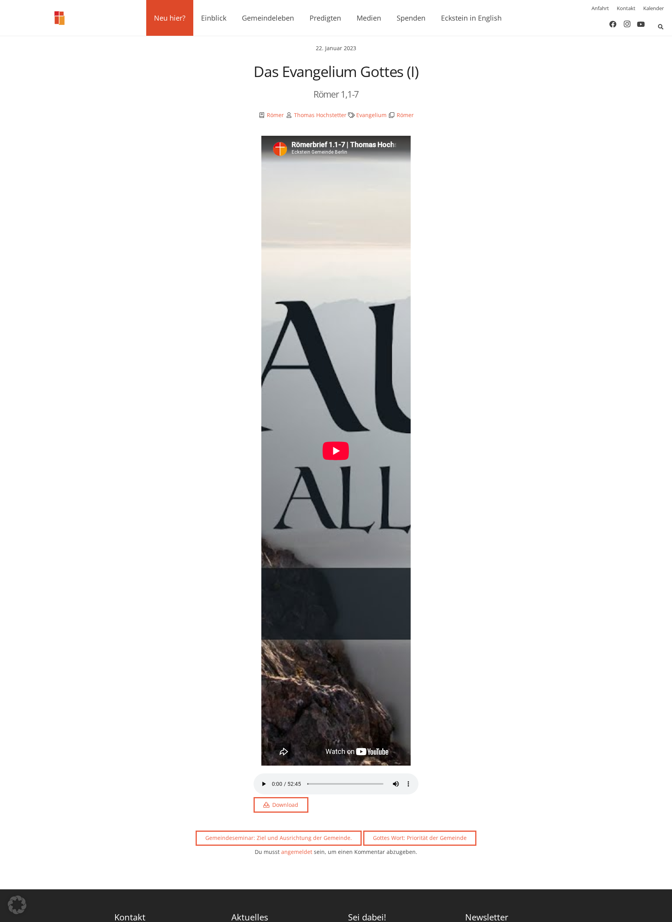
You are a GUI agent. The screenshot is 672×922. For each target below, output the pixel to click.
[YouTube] (641, 24)
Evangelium (371, 115)
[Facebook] (613, 24)
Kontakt (626, 8)
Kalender (653, 8)
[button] (190, 18)
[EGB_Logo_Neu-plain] (59, 18)
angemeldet (296, 851)
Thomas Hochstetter (320, 115)
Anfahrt (600, 8)
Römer (275, 115)
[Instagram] (627, 24)
